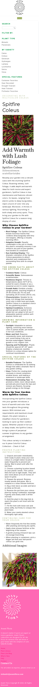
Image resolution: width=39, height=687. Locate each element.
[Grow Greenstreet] (19, 7)
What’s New (5, 656)
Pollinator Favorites (10, 91)
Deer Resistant (8, 83)
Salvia (4, 69)
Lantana (5, 64)
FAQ (2, 658)
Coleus (4, 56)
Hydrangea (6, 61)
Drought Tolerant (8, 86)
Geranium (5, 59)
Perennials (6, 45)
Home (3, 648)
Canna (4, 53)
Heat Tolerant (7, 89)
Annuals (5, 42)
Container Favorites (10, 80)
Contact (4, 661)
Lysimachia (6, 67)
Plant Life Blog (6, 653)
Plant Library (6, 651)
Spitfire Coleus (11, 107)
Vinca (4, 72)
